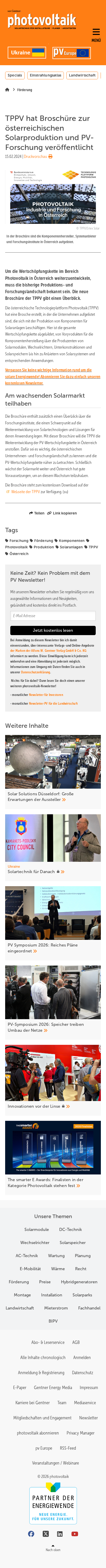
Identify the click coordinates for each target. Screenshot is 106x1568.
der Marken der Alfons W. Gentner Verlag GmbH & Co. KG (48, 651)
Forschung (19, 541)
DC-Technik (70, 1229)
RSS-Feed (68, 1448)
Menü (96, 40)
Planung (83, 1256)
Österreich (19, 554)
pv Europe (44, 1448)
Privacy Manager (80, 1433)
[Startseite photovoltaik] (42, 19)
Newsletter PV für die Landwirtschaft (53, 703)
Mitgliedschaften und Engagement (42, 1417)
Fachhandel (89, 1308)
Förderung (43, 541)
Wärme (58, 1269)
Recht (80, 1269)
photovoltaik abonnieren (38, 1433)
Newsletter (88, 1417)
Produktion (44, 547)
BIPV (53, 1321)
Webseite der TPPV (25, 492)
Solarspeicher (73, 1242)
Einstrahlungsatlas (45, 75)
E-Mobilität (30, 1269)
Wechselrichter (34, 1242)
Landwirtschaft (82, 75)
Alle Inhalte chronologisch (43, 1357)
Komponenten (72, 541)
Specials (15, 75)
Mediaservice (85, 1402)
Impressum (89, 1387)
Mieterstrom (56, 1308)
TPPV (93, 547)
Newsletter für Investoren (46, 695)
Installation (51, 1295)
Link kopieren (65, 513)
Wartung (56, 1256)
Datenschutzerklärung (35, 672)
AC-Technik (27, 1256)
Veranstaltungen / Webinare (55, 1463)
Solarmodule (36, 1229)
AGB (76, 1342)
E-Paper (19, 1387)
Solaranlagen (71, 547)
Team (61, 1402)
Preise (45, 1282)
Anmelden (82, 1357)
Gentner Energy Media (53, 1387)
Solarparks (82, 1295)
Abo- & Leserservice (48, 1342)
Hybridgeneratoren (79, 1282)
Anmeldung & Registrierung (41, 1372)
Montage (22, 1295)
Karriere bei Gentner (32, 1402)
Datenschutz (82, 1372)
